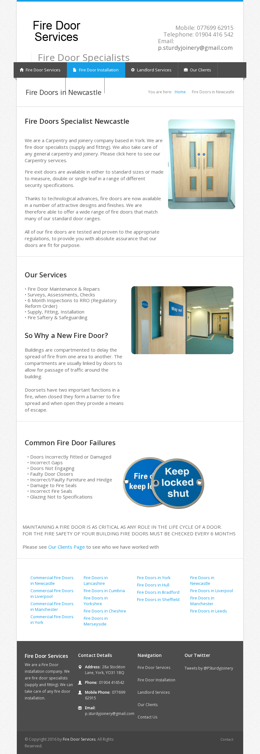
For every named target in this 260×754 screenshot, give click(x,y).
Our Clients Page (67, 547)
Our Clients (200, 70)
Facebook (230, 11)
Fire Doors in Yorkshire (96, 600)
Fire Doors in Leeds (208, 611)
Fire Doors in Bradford (158, 592)
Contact (226, 739)
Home (180, 92)
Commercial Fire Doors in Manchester (52, 606)
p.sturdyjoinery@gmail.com (195, 47)
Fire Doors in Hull (153, 585)
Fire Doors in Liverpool (211, 590)
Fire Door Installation (98, 70)
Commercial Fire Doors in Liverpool (52, 593)
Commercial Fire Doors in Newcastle (52, 580)
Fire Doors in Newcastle (202, 580)
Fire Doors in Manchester (202, 600)
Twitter (223, 11)
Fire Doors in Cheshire (105, 611)
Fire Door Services (43, 70)
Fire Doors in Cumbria (104, 590)
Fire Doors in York (154, 577)
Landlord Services (154, 70)
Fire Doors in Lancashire (96, 580)
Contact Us (147, 717)
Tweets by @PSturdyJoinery (209, 668)
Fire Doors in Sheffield (158, 599)
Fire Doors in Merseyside (96, 621)
